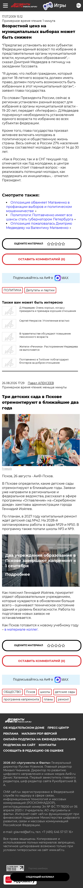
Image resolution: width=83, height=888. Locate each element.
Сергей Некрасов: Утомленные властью (44, 320)
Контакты (47, 745)
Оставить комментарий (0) (41, 259)
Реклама (10, 733)
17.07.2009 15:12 (12, 16)
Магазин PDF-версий (39, 733)
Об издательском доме (23, 728)
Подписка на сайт (19, 745)
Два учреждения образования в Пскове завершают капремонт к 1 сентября (40, 560)
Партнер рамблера (38, 868)
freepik (7, 469)
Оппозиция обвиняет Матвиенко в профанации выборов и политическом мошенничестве (39, 207)
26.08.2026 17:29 (13, 383)
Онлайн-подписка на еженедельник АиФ (39, 739)
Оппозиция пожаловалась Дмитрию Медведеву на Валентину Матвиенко (39, 226)
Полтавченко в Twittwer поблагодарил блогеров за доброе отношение (44, 361)
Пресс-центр (58, 728)
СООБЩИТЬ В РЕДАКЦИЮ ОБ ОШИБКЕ (33, 750)
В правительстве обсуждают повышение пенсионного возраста (45, 335)
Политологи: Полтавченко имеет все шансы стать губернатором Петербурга (39, 217)
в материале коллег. (21, 629)
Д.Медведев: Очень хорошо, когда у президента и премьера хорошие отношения (47, 309)
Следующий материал (40, 877)
